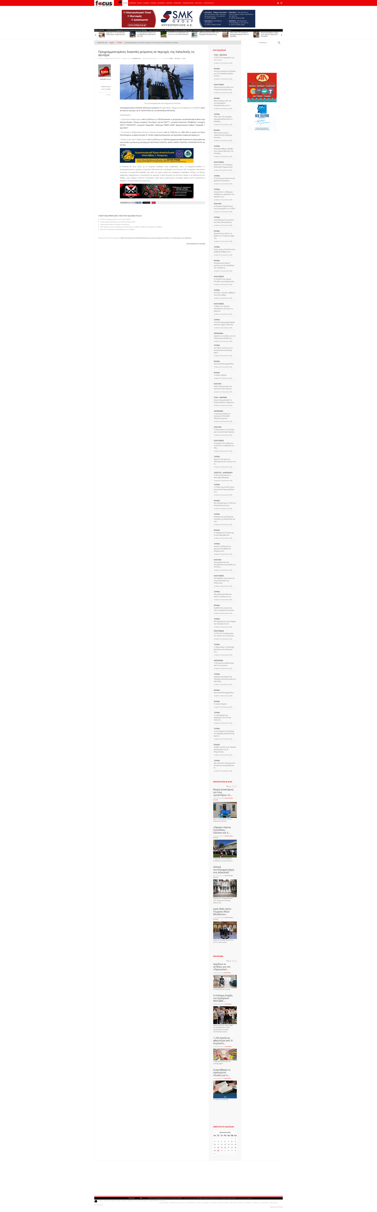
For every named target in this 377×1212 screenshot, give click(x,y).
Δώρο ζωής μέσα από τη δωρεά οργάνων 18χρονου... (224, 401)
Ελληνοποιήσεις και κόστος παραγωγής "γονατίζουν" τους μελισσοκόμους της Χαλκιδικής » (166, 238)
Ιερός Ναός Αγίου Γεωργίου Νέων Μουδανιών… (222, 911)
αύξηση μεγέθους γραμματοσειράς (160, 58)
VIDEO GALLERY (273, 1202)
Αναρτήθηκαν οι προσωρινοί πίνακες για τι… (221, 1072)
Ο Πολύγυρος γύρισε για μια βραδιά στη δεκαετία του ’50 (208, 34)
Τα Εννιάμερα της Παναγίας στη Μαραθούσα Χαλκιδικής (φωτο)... (224, 733)
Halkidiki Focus (136, 58)
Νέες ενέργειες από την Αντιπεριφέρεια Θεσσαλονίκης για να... (222, 103)
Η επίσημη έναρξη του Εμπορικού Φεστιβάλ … (222, 998)
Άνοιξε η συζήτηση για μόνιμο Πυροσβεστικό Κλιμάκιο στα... (222, 548)
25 (218, 1150)
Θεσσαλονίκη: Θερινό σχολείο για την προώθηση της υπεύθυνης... (224, 265)
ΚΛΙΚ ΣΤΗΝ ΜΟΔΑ (190, 1202)
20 (225, 1147)
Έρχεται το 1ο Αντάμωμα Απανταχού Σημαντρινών (177, 33)
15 (232, 1144)
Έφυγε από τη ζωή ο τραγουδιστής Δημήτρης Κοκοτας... (223, 135)
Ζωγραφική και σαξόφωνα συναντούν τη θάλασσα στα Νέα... (224, 445)
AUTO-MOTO (181, 1202)
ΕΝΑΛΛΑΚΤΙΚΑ (233, 1202)
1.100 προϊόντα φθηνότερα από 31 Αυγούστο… (223, 1040)
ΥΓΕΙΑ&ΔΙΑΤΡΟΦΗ (188, 3)
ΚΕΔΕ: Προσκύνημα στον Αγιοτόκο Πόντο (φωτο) (223, 387)
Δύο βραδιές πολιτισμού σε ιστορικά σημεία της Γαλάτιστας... (224, 580)
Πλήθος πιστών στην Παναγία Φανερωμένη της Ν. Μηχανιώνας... (225, 749)
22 (232, 1147)
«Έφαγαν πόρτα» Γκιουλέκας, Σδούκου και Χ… (222, 830)
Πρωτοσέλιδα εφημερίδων (224, 364)
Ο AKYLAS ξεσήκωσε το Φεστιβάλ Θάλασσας (222, 476)
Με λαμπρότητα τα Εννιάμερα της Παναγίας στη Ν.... (225, 622)
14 (228, 1144)
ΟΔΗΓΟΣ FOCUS (209, 3)
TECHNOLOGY (255, 1202)
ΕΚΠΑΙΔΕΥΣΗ (241, 1202)
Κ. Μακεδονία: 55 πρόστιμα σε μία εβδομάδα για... (224, 534)
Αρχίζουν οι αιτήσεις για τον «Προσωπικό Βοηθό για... (224, 337)
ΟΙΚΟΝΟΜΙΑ (161, 3)
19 (221, 1147)
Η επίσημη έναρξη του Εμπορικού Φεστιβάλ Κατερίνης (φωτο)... (222, 416)
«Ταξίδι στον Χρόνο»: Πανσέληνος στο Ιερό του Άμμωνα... (223, 308)
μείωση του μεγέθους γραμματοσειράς (158, 58)
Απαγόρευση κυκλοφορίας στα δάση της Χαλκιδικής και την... (224, 519)
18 (218, 1147)
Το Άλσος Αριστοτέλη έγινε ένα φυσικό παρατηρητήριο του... (224, 489)
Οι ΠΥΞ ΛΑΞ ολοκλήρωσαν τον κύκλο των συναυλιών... (224, 634)
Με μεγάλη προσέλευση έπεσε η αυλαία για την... (223, 595)
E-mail (183, 58)
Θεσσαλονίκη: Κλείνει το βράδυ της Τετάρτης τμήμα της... (224, 235)
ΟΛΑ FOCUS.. (162, 1200)
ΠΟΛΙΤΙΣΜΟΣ (177, 3)
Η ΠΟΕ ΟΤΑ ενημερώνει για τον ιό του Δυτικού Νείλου (240, 33)
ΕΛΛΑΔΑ (139, 3)
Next (235, 786)
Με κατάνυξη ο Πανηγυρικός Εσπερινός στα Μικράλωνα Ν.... (224, 765)
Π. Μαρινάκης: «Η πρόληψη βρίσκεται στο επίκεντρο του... (224, 649)
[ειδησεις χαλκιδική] (120, 3)
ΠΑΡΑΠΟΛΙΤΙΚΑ (174, 1202)
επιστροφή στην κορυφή (196, 244)
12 (221, 1144)
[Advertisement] (154, 1178)
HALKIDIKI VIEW (264, 1202)
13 (225, 1144)
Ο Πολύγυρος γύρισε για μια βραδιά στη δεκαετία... (224, 179)
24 (215, 1150)
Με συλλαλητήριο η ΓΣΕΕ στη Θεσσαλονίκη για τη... (225, 504)
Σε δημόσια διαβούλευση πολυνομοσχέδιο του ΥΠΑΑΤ (224, 207)
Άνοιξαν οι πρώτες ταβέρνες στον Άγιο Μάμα (224, 294)
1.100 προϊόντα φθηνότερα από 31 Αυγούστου (224, 664)
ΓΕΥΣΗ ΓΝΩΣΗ (213, 1202)
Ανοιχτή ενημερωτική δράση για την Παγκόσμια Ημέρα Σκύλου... (225, 73)
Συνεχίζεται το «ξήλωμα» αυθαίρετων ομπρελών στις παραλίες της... (224, 194)
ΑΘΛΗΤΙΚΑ (169, 3)
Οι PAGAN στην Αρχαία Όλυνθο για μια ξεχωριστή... (224, 280)
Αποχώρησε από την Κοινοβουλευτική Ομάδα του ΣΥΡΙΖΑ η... (225, 564)
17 (215, 1147)
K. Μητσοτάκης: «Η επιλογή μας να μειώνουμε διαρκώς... (224, 430)
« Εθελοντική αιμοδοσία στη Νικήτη (130, 238)
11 (218, 1144)
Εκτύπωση (177, 58)
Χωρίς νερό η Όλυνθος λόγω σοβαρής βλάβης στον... (224, 250)
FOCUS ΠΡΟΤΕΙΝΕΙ (164, 1202)
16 (235, 1144)
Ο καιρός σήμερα (220, 375)
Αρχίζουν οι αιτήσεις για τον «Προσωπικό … (222, 966)
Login (278, 3)
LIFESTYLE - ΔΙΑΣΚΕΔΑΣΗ (223, 473)
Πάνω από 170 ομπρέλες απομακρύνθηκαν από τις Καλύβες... (223, 119)
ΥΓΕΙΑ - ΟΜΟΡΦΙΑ (220, 55)
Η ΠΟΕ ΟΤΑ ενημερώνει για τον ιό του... (224, 58)
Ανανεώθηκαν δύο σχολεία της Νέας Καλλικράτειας (224, 221)
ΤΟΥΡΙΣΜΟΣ (132, 3)
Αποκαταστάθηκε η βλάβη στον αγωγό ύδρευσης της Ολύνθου (147, 34)
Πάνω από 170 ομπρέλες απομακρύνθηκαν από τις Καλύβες (115, 34)
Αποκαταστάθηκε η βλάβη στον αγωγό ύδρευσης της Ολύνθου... (223, 151)
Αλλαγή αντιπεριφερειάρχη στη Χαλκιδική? (223, 869)
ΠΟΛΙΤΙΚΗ (153, 3)
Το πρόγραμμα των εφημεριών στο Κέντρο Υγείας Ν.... (222, 717)
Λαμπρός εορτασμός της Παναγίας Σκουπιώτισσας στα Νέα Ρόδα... (225, 679)
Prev (233, 786)
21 (228, 1147)
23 (235, 1147)
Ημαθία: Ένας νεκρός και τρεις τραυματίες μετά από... (224, 609)
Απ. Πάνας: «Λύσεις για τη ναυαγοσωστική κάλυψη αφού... (223, 350)
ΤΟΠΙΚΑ (125, 3)
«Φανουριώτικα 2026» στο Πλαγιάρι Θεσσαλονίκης (270, 33)
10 (215, 1144)
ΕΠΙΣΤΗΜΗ (248, 1202)
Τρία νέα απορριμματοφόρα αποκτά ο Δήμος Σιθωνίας (224, 323)
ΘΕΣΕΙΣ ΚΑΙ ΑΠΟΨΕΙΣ (223, 1202)
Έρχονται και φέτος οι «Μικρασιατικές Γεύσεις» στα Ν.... (225, 461)
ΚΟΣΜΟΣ (146, 3)
